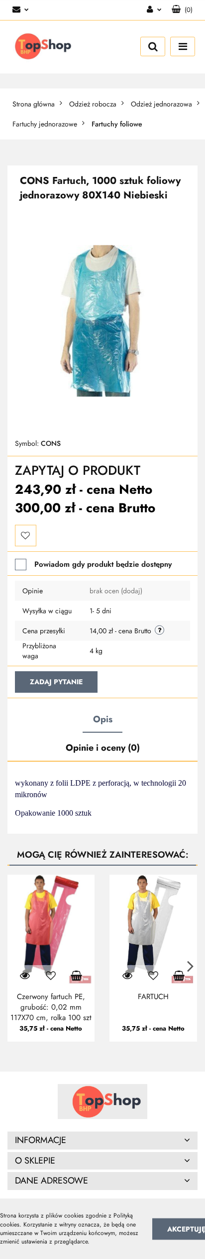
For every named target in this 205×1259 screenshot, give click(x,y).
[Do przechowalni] (25, 535)
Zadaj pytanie (56, 682)
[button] (182, 10)
